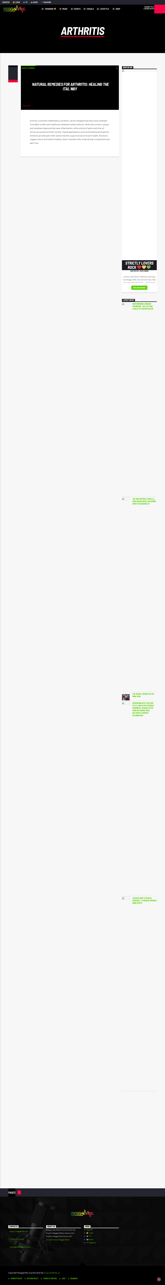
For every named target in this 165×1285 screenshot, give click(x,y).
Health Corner (28, 68)
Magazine (47, 2)
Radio (35, 2)
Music (65, 8)
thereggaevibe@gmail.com (20, 1247)
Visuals (90, 8)
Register (6, 2)
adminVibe (27, 106)
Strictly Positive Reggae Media (58, 1240)
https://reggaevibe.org (19, 1231)
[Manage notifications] (159, 1279)
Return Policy (32, 1278)
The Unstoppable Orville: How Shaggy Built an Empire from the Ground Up (144, 501)
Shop (118, 8)
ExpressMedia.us (52, 1272)
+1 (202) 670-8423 (17, 1239)
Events (77, 8)
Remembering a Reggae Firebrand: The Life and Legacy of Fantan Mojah (142, 306)
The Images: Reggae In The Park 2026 (143, 695)
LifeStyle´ (104, 8)
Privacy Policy (16, 1278)
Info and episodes (139, 288)
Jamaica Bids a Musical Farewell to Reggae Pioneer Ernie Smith (144, 900)
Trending (49, 8)
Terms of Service (50, 1278)
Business (73, 1278)
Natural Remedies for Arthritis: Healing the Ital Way (70, 86)
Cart (64, 1278)
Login (17, 2)
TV (26, 2)
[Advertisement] (139, 1135)
